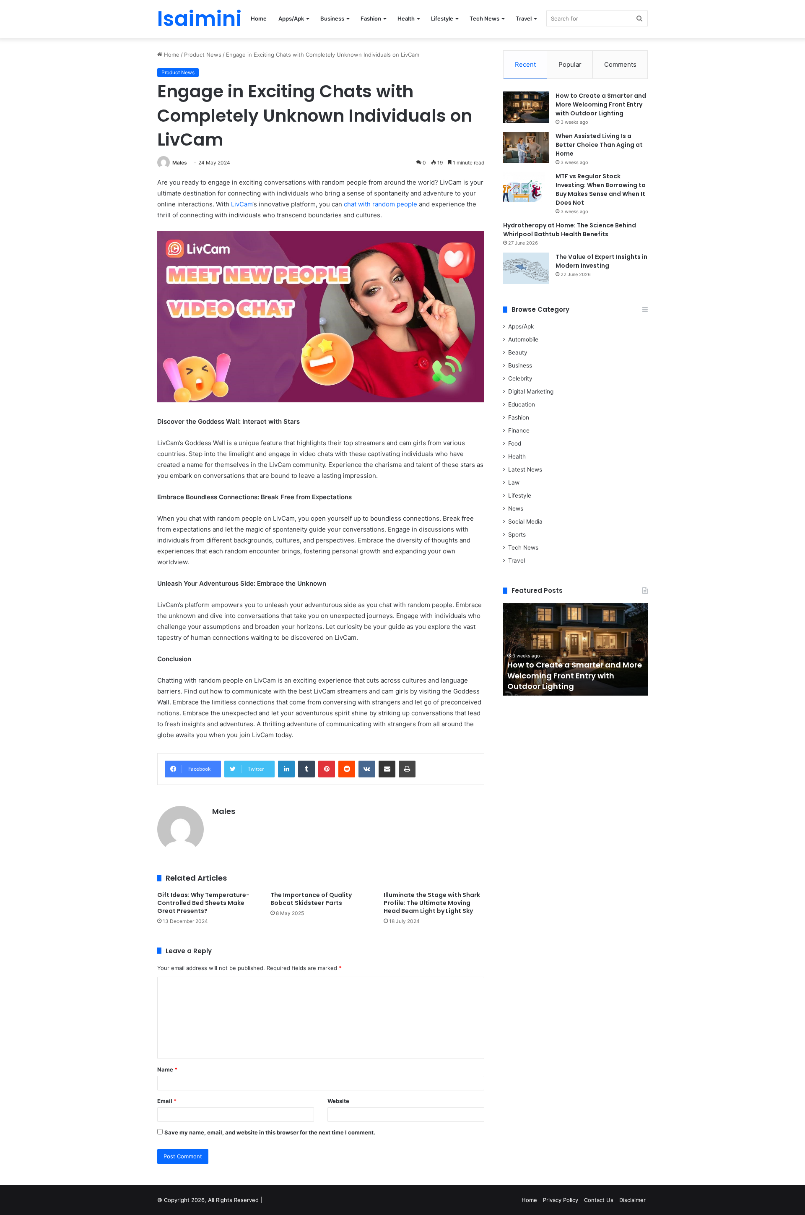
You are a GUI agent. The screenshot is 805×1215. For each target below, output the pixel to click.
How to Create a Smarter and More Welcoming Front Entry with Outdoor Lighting (601, 104)
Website (338, 1101)
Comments (620, 64)
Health (406, 18)
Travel (524, 18)
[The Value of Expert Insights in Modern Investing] (526, 268)
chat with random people (380, 204)
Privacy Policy (560, 1200)
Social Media (525, 521)
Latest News (525, 469)
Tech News (484, 18)
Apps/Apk (291, 18)
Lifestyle (442, 18)
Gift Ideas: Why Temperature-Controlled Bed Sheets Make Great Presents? (203, 903)
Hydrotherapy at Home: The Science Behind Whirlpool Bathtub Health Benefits (569, 229)
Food (514, 443)
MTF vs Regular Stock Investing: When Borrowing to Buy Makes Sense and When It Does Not (601, 189)
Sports (517, 534)
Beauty (517, 352)
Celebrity (520, 378)
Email (167, 1101)
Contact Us (598, 1200)
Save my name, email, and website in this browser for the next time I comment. (269, 1132)
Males (179, 162)
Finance (519, 430)
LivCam (241, 204)
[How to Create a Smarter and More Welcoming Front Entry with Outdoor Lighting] (526, 107)
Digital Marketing (530, 391)
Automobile (523, 339)
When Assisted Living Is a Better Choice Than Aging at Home (599, 145)
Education (521, 404)
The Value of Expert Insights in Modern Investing (601, 261)
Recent (525, 64)
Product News (202, 54)
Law (513, 482)
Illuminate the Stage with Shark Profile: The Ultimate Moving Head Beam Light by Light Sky (432, 903)
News (515, 508)
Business (332, 18)
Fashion (371, 18)
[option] (575, 649)
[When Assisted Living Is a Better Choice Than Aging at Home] (526, 147)
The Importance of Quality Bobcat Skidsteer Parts (311, 899)
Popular (570, 64)
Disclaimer (632, 1200)
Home (259, 18)
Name (167, 1069)
